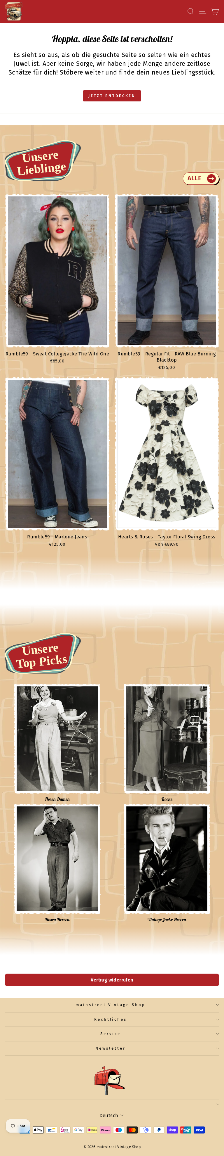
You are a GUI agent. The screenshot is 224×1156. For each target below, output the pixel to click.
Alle (194, 178)
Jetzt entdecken (112, 96)
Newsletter (110, 1048)
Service (110, 1033)
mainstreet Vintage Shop (111, 1005)
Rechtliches (110, 1019)
